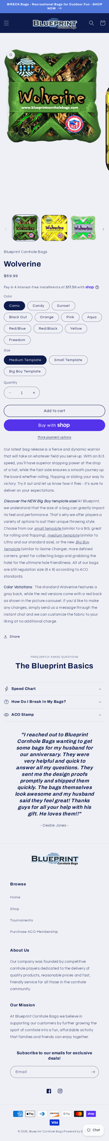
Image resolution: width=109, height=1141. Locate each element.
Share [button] (15, 636)
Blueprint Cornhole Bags (46, 1131)
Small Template (68, 360)
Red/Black (48, 328)
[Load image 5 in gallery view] (54, 228)
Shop (14, 909)
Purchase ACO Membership (34, 932)
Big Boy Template (25, 371)
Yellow (76, 328)
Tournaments (21, 920)
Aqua (92, 317)
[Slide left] (5, 229)
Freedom (17, 340)
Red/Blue (17, 328)
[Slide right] (103, 229)
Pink (70, 317)
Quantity (10, 382)
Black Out (18, 317)
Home (15, 897)
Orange (47, 317)
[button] (6, 23)
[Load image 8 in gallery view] (83, 228)
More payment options (54, 437)
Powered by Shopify (77, 1131)
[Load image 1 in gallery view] (25, 228)
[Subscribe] (93, 1072)
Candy (38, 306)
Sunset (63, 306)
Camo (14, 306)
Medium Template (25, 360)
